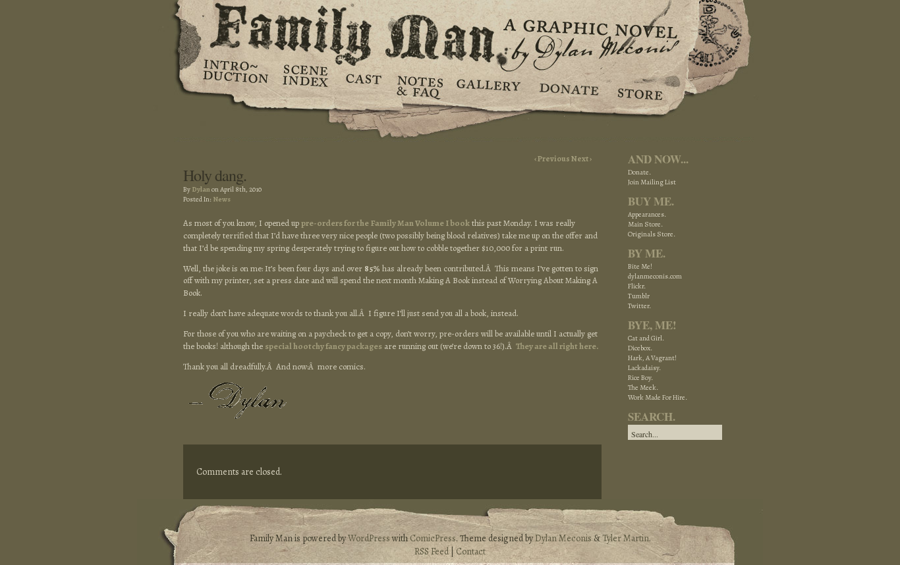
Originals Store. (651, 234)
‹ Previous (552, 158)
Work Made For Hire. (657, 397)
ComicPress (433, 538)
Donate (567, 86)
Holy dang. (214, 175)
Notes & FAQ (418, 86)
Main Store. (645, 224)
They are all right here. (557, 346)
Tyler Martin (625, 538)
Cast (362, 86)
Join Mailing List (652, 182)
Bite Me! (640, 266)
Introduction (235, 76)
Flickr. (637, 286)
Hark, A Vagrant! (652, 358)
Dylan (201, 189)
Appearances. (647, 214)
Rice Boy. (640, 378)
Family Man (450, 31)
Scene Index (306, 86)
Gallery (488, 86)
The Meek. (643, 387)
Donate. (639, 172)
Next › (581, 158)
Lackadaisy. (644, 368)
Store (639, 86)
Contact (471, 551)
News (222, 199)
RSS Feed (431, 551)
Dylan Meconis (563, 538)
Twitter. (639, 306)
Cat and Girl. (646, 338)
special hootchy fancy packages (323, 346)
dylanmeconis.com (655, 276)
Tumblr (639, 296)
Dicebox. (640, 348)
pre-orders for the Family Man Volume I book (385, 223)
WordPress (369, 538)
